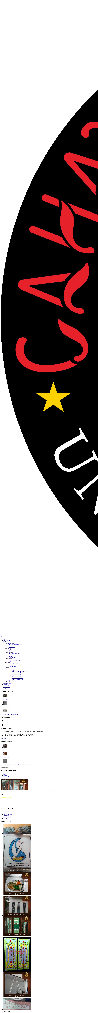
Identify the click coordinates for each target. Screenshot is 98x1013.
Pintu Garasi (9, 681)
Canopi (10, 654)
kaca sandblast (49, 791)
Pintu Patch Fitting (7, 814)
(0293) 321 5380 (11, 802)
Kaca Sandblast (6, 776)
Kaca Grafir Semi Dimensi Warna (19, 671)
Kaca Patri (11, 675)
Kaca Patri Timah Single (17, 679)
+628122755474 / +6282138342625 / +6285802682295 (22, 804)
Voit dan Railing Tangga (14, 653)
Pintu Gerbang (12, 647)
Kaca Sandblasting (16, 674)
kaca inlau (5, 699)
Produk (5, 641)
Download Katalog (7, 683)
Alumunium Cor (10, 643)
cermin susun (6, 706)
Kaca (7, 667)
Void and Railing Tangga (15, 644)
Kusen (10, 650)
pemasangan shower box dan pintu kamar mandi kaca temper (17, 764)
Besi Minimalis (9, 652)
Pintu (10, 661)
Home (4, 639)
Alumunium (9, 648)
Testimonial (6, 685)
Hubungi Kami (6, 687)
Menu (2, 636)
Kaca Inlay (11, 680)
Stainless (8, 662)
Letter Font (5, 813)
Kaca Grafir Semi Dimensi (18, 672)
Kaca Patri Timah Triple (17, 678)
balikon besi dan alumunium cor (10, 714)
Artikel (5, 684)
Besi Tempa (9, 658)
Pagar (10, 645)
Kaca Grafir (12, 669)
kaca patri (5, 818)
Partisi (10, 649)
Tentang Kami (6, 640)
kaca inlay (5, 749)
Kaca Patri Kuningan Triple (18, 676)
